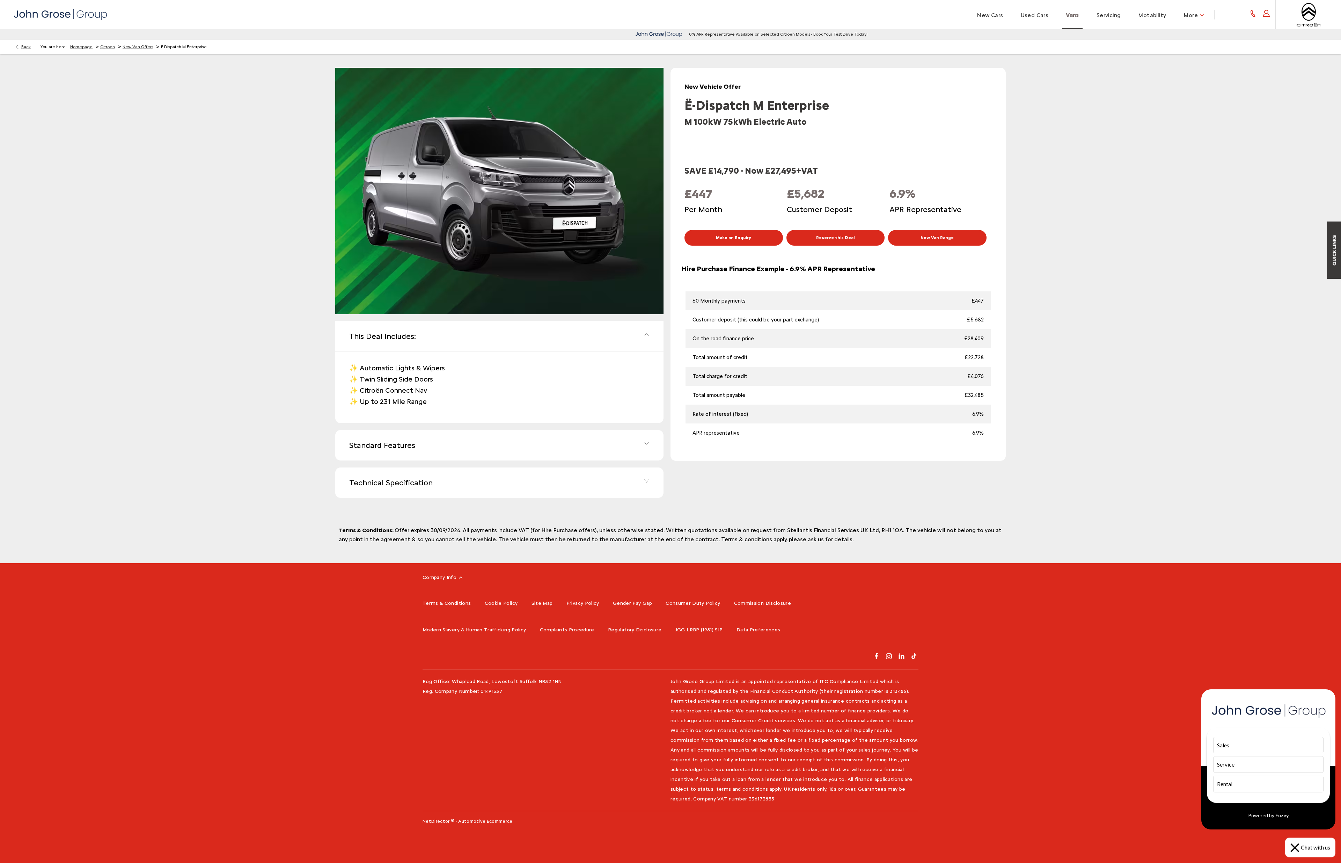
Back (26, 46)
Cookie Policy (501, 603)
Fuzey (1282, 815)
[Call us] (1253, 14)
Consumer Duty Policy (693, 603)
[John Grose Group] (60, 14)
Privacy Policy (582, 603)
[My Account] (1266, 14)
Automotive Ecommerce (485, 821)
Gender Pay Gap (632, 603)
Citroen (107, 46)
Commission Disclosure (762, 603)
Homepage (81, 46)
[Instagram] (889, 656)
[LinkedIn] (901, 656)
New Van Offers (138, 46)
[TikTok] (914, 656)
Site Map (542, 603)
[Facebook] (876, 656)
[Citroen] (1308, 15)
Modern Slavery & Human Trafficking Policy (474, 630)
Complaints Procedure (567, 630)
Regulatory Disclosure (634, 630)
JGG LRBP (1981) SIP (699, 630)
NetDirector (437, 821)
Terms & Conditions (447, 603)
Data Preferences (759, 630)
